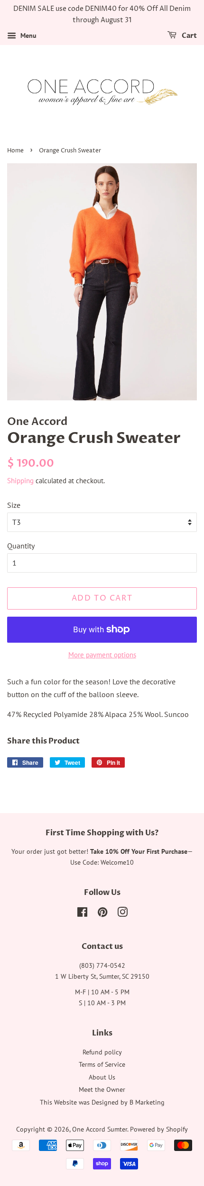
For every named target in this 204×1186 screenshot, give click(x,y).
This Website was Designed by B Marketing (102, 1102)
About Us (102, 1077)
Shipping (20, 480)
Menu (28, 35)
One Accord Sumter (99, 1129)
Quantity (21, 545)
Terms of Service (102, 1064)
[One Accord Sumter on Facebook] (82, 914)
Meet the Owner (102, 1089)
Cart (188, 35)
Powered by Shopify (159, 1129)
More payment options (102, 654)
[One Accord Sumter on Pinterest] (102, 914)
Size (13, 505)
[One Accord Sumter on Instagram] (122, 914)
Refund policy (102, 1052)
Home (15, 151)
